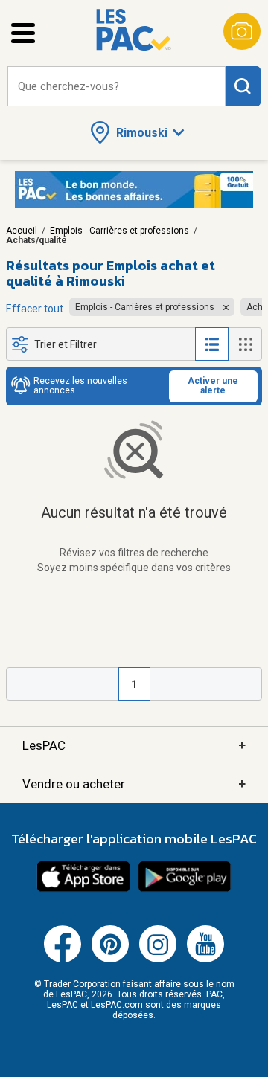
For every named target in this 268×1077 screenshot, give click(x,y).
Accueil (21, 230)
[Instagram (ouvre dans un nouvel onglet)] (158, 959)
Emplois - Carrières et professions (119, 230)
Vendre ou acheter (134, 783)
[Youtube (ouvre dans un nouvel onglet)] (205, 959)
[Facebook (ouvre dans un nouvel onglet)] (62, 959)
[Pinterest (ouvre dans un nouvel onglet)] (110, 959)
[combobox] (116, 86)
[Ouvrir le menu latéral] (23, 33)
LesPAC (134, 745)
